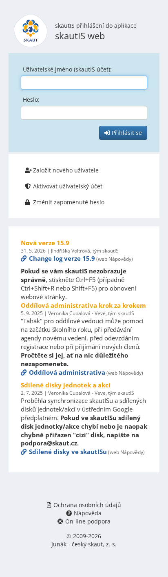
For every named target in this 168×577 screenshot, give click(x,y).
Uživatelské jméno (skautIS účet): (67, 69)
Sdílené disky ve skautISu (68, 451)
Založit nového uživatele (66, 170)
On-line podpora (88, 521)
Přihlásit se (126, 132)
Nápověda (88, 513)
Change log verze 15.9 (62, 258)
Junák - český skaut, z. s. (84, 544)
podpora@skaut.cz (49, 443)
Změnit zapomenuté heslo (68, 202)
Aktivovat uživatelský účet (67, 186)
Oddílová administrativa (67, 372)
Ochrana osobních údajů (87, 505)
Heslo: (31, 99)
